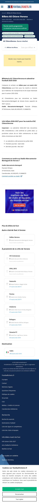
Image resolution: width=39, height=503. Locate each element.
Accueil (4, 13)
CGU (3, 402)
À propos (5, 379)
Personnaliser (19, 494)
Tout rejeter (19, 499)
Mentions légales (7, 387)
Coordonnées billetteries (10, 409)
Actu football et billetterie (10, 445)
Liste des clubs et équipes (10, 430)
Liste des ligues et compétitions (12, 426)
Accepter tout (19, 489)
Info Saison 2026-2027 (9, 441)
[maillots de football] (19, 201)
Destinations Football (8, 423)
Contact (4, 383)
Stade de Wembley (8, 460)
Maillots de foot (7, 449)
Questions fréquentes (9, 390)
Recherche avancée (8, 419)
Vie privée (5, 398)
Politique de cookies (8, 394)
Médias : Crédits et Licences (11, 405)
